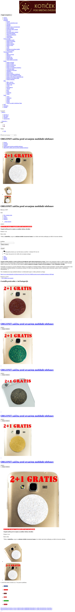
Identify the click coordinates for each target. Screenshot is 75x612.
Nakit (5, 95)
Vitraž (7, 46)
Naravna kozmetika (8, 51)
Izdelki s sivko (9, 45)
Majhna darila (9, 73)
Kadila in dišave (10, 28)
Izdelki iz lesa (9, 42)
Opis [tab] (5, 256)
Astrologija (9, 36)
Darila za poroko (10, 66)
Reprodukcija (9, 87)
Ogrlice (8, 99)
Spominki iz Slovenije (11, 70)
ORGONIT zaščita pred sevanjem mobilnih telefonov (27, 324)
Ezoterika (6, 20)
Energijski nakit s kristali (12, 29)
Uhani (7, 96)
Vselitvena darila (10, 69)
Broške (8, 101)
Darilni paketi (9, 58)
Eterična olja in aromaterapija (13, 26)
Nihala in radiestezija (11, 34)
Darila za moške (10, 63)
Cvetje (7, 86)
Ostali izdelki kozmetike (12, 59)
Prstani (8, 100)
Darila (5, 61)
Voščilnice (8, 71)
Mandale (8, 25)
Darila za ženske (10, 62)
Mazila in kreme (10, 54)
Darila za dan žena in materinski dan (14, 76)
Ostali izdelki (9, 37)
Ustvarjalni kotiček (10, 33)
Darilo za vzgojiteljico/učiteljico (13, 67)
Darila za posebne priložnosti (13, 74)
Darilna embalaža (10, 79)
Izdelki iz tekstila (10, 44)
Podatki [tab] (5, 257)
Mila (7, 53)
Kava (7, 90)
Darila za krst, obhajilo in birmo (13, 75)
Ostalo (7, 94)
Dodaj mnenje (7, 221)
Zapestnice (8, 98)
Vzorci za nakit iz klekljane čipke (14, 103)
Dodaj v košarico (4, 244)
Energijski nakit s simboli (12, 32)
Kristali (8, 21)
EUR (5, 131)
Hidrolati (8, 55)
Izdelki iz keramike (10, 41)
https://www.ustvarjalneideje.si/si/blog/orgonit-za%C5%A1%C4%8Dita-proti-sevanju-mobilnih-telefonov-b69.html (27, 274)
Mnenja (5, 259)
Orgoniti (8, 24)
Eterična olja (9, 57)
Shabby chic (9, 84)
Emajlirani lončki (10, 40)
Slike (5, 80)
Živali (7, 91)
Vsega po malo (7, 38)
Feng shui (8, 30)
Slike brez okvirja (10, 83)
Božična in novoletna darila (12, 78)
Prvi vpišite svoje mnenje (7, 278)
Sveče (7, 48)
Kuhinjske (8, 92)
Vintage (8, 88)
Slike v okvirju (9, 82)
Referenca (3, 276)
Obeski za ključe (10, 50)
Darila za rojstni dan (11, 65)
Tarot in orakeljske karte (12, 23)
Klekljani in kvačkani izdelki (13, 49)
